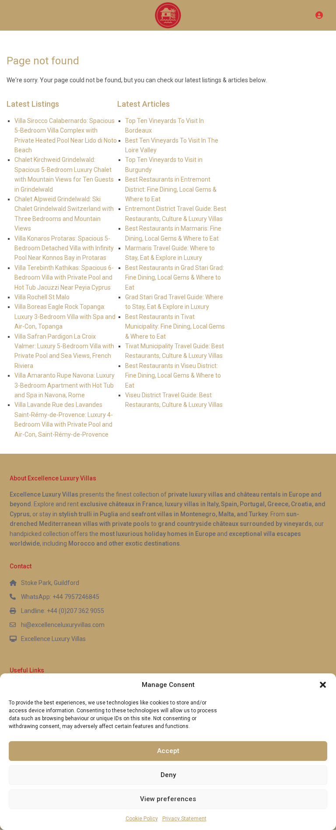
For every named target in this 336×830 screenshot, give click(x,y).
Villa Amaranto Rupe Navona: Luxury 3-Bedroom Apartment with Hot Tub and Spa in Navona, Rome (64, 385)
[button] (322, 684)
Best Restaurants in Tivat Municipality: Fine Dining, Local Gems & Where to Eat (175, 326)
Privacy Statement (184, 819)
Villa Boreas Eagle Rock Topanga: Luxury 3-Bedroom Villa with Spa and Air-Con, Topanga (65, 316)
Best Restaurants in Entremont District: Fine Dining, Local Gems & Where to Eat (171, 189)
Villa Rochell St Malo (42, 297)
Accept (168, 751)
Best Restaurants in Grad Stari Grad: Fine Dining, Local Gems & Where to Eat (174, 277)
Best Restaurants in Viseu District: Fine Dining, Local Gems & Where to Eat (173, 375)
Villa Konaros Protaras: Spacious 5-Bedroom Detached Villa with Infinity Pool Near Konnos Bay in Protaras (64, 248)
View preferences (168, 799)
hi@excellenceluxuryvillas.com (63, 624)
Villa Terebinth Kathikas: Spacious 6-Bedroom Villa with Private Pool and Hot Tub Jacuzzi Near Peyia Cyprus (64, 277)
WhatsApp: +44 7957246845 (60, 596)
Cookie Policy (142, 819)
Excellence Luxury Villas (53, 638)
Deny (168, 775)
